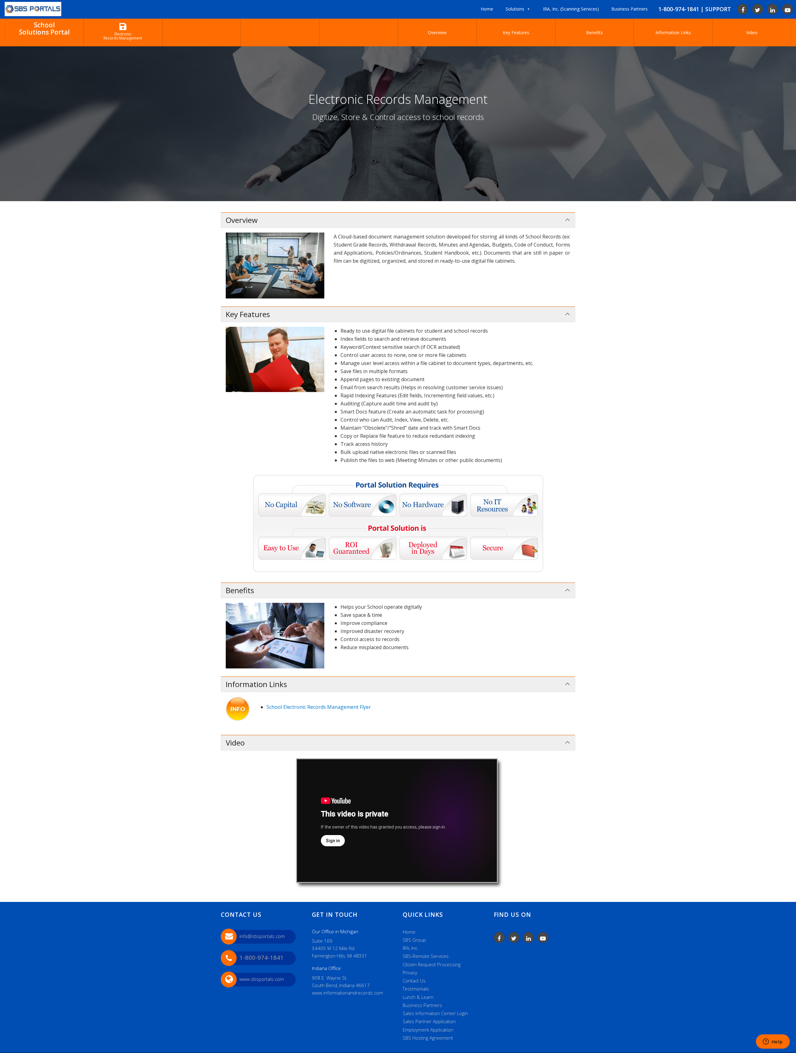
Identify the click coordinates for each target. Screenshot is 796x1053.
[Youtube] (787, 9)
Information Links (673, 32)
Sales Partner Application (429, 1021)
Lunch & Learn (418, 997)
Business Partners (422, 1005)
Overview (437, 32)
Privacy (410, 972)
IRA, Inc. (411, 948)
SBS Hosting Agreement (428, 1038)
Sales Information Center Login (435, 1013)
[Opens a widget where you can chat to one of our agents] (773, 1042)
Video (751, 32)
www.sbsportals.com (261, 979)
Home (409, 932)
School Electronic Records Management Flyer (318, 707)
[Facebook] (742, 9)
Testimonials (416, 989)
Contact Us (414, 980)
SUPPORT (718, 9)
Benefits (594, 32)
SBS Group (414, 940)
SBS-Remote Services (426, 956)
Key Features (516, 32)
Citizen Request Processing (431, 964)
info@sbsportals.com (262, 936)
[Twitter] (757, 9)
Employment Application (428, 1030)
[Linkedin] (772, 9)
